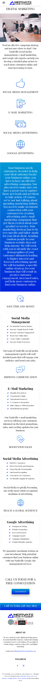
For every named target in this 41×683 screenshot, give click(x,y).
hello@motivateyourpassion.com (24, 651)
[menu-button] (4, 3)
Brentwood (30, 676)
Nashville (23, 676)
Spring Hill (25, 678)
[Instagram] (23, 666)
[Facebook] (17, 666)
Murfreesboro (17, 678)
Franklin (10, 678)
